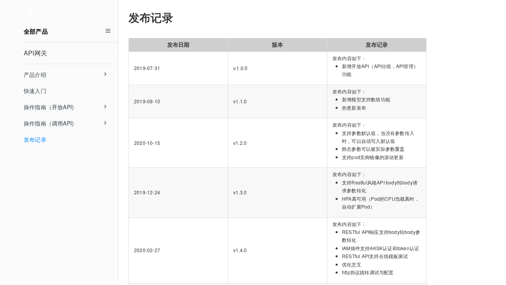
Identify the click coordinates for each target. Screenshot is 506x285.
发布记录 (35, 139)
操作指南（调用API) (49, 123)
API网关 (35, 52)
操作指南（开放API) (49, 107)
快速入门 (35, 91)
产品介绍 (35, 74)
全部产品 (36, 31)
